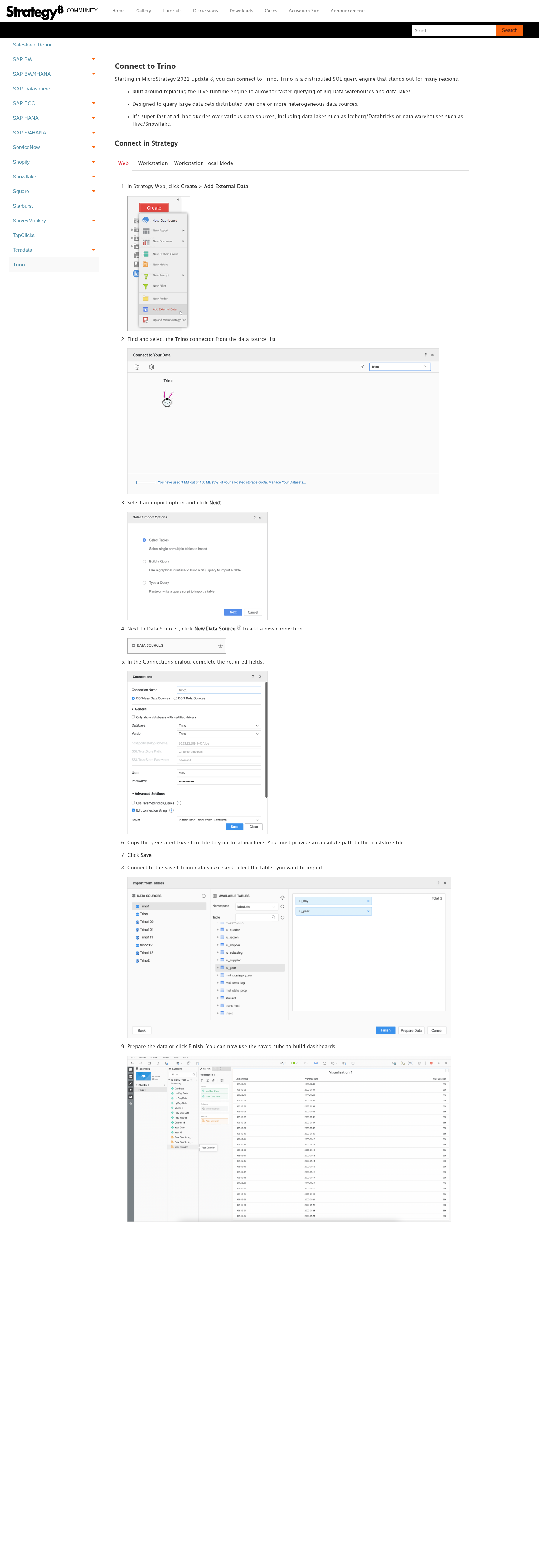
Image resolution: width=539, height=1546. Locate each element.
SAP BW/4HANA (32, 74)
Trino (19, 264)
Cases (271, 11)
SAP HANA (26, 118)
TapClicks (24, 235)
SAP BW (22, 59)
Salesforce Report (33, 44)
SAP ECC (24, 103)
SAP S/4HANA (29, 132)
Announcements (348, 11)
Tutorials (172, 11)
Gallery (143, 11)
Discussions (205, 11)
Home (118, 11)
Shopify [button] (21, 162)
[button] (509, 30)
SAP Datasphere (31, 88)
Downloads (241, 11)
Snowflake (24, 176)
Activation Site (304, 11)
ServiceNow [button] (26, 147)
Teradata (22, 250)
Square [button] (21, 191)
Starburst (23, 206)
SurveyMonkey (29, 220)
